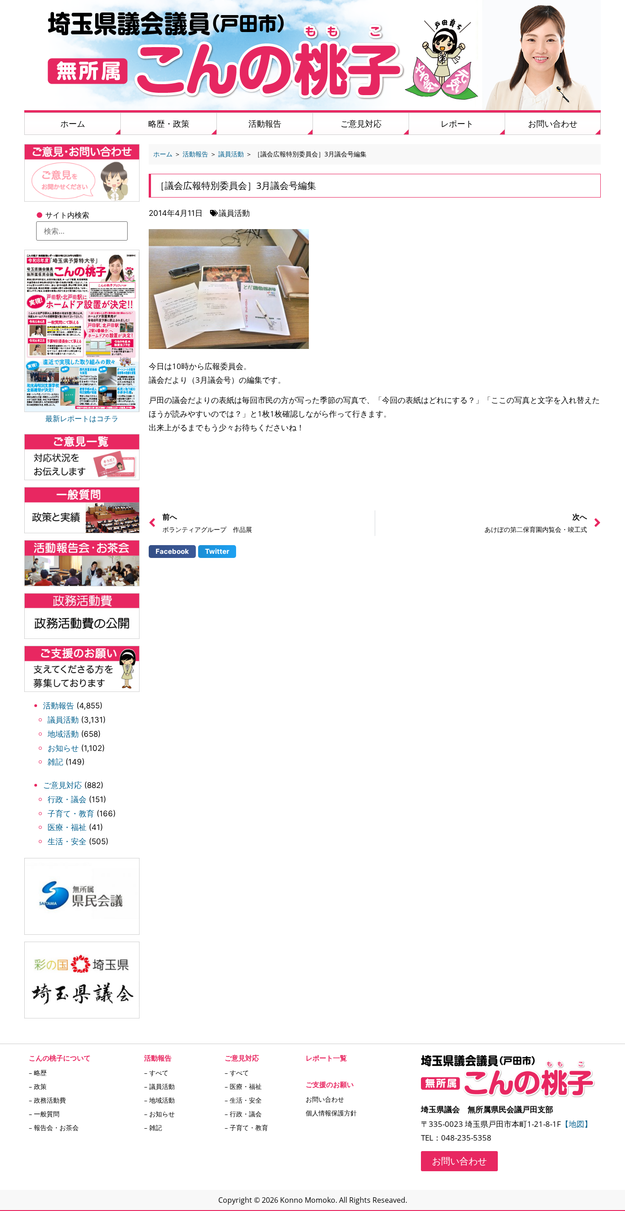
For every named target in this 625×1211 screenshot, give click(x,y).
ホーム (72, 123)
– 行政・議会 (243, 1113)
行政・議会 (67, 799)
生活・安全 (67, 841)
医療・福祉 (67, 827)
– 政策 (38, 1086)
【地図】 (576, 1124)
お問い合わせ (552, 123)
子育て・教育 (71, 813)
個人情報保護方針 (331, 1113)
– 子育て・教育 (246, 1127)
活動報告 (264, 123)
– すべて (156, 1072)
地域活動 (63, 734)
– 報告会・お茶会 (54, 1127)
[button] (172, 551)
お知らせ (63, 748)
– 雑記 (153, 1127)
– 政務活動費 (47, 1100)
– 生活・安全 (243, 1100)
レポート (457, 123)
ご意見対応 (361, 123)
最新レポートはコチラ (82, 418)
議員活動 (63, 719)
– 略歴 (38, 1072)
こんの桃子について (60, 1057)
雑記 (55, 761)
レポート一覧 (326, 1057)
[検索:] (82, 231)
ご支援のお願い (330, 1084)
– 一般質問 (44, 1113)
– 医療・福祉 (243, 1086)
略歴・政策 (168, 123)
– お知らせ (159, 1113)
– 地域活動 (159, 1100)
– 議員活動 (159, 1086)
